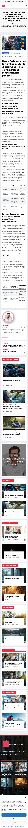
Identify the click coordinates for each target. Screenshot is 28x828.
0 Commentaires (20, 56)
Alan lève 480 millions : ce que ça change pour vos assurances (13, 664)
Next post (5, 349)
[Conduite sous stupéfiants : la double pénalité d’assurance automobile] (14, 396)
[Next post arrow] (24, 352)
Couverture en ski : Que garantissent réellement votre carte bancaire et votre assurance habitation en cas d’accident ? (14, 724)
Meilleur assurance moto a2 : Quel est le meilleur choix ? (14, 621)
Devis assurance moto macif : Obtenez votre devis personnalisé (13, 639)
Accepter (14, 815)
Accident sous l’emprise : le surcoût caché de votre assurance (11, 381)
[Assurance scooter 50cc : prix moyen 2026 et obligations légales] (14, 422)
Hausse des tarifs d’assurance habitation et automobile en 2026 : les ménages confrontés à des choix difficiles (14, 346)
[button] (26, 797)
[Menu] (26, 5)
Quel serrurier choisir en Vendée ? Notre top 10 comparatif (13, 554)
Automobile (6, 53)
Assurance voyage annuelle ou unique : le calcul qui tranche (13, 706)
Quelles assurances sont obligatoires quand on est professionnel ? (11, 537)
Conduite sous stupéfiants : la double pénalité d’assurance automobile (12, 407)
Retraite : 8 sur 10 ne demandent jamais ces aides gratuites (13, 682)
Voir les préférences (14, 823)
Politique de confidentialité (18, 826)
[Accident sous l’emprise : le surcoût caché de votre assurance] (14, 370)
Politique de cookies (7, 826)
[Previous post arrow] (24, 345)
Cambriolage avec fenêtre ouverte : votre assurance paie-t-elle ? (13, 579)
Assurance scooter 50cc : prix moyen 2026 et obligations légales (12, 434)
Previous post (6, 343)
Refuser (14, 819)
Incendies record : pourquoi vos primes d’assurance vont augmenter (13, 597)
